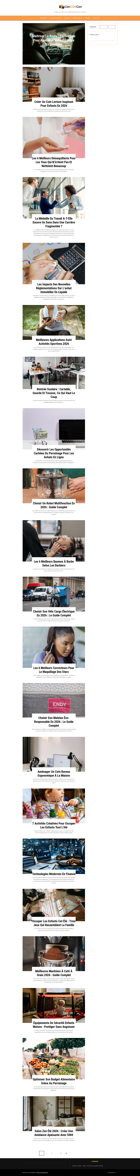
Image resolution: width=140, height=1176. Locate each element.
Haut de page (111, 1172)
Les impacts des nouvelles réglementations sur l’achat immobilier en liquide (54, 288)
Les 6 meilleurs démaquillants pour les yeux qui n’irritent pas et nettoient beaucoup (54, 162)
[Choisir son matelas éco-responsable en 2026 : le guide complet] (54, 700)
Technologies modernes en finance (54, 874)
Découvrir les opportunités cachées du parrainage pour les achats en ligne (54, 453)
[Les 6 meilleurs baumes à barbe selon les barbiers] (54, 541)
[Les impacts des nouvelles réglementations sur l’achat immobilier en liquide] (54, 263)
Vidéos (84, 1166)
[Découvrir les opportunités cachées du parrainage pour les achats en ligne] (54, 428)
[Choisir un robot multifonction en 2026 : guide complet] (54, 485)
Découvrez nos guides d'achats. (95, 1166)
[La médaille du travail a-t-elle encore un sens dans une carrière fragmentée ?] (54, 198)
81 (61, 1153)
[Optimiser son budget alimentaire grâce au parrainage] (54, 1058)
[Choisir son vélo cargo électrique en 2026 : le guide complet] (54, 594)
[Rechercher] (107, 27)
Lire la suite (53, 49)
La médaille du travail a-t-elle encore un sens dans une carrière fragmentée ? (54, 222)
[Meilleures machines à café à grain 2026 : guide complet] (54, 953)
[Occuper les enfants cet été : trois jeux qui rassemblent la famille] (54, 905)
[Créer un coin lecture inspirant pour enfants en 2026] (54, 84)
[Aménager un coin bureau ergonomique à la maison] (54, 754)
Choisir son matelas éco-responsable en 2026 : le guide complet (53, 721)
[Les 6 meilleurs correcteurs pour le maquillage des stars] (54, 647)
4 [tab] (79, 42)
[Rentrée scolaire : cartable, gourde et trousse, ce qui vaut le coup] (54, 373)
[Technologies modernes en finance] (54, 856)
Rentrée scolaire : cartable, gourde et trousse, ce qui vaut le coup (54, 393)
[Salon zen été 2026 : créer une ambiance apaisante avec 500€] (54, 1113)
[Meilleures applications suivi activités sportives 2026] (54, 322)
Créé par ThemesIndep (42, 1172)
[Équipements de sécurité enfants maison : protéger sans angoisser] (54, 1005)
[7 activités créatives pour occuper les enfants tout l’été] (54, 806)
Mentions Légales (76, 1166)
